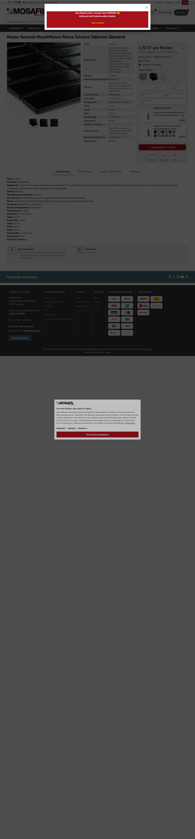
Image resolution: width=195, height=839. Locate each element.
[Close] (146, 7)
